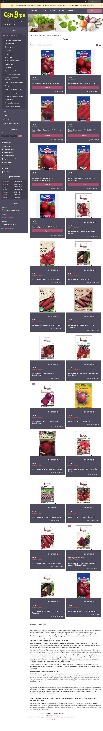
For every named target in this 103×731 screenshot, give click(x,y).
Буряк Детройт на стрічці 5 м (79, 421)
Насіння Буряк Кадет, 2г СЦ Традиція (45, 279)
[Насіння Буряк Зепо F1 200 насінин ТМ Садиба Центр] (47, 395)
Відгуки (5, 115)
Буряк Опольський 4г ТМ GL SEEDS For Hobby (82, 131)
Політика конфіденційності (67, 717)
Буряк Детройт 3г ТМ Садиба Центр (81, 517)
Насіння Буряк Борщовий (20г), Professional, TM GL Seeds (43, 179)
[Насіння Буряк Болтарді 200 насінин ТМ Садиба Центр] (83, 347)
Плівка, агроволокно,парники (14, 82)
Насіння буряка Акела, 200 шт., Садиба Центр (82, 470)
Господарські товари (11, 93)
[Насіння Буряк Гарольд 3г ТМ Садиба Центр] (83, 205)
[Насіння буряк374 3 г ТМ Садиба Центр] (47, 537)
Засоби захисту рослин (12, 61)
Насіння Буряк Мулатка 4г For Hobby (45, 83)
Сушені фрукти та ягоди (12, 106)
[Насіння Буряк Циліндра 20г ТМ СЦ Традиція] (83, 299)
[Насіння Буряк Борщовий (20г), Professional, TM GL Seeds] (47, 157)
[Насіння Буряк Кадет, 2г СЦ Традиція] (47, 253)
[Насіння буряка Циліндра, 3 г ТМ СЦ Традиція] (47, 585)
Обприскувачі (9, 99)
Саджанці (8, 50)
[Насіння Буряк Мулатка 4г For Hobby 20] (83, 585)
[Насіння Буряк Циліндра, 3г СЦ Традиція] (47, 299)
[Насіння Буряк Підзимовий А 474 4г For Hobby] (47, 108)
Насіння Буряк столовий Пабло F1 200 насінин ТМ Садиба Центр (82, 564)
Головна (34, 10)
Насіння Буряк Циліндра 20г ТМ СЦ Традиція (81, 326)
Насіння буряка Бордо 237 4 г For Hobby (46, 517)
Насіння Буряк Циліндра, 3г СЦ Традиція (46, 325)
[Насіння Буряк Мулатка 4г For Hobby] (47, 62)
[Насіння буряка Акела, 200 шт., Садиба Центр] (83, 443)
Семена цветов (9, 47)
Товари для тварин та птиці (13, 89)
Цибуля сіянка (9, 54)
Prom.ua (61, 713)
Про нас (61, 10)
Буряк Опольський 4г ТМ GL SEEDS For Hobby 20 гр (82, 179)
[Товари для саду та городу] (15, 14)
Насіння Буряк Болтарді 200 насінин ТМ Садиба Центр (83, 374)
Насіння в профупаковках (13, 40)
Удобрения (8, 57)
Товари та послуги (48, 10)
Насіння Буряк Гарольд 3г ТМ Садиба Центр (81, 232)
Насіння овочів (51, 35)
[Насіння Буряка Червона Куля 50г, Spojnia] (47, 443)
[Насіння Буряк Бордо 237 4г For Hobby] (83, 62)
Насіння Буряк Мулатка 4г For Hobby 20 (82, 611)
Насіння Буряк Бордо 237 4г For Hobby (82, 83)
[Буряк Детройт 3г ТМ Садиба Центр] (83, 491)
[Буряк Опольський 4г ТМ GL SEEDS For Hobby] (83, 108)
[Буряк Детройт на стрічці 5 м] (83, 395)
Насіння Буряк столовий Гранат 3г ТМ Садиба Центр (46, 374)
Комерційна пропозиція (11, 123)
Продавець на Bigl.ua (52, 715)
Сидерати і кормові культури (14, 96)
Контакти (71, 10)
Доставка (6, 119)
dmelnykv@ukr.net (9, 228)
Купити (47, 87)
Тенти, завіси (9, 86)
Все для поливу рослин (12, 74)
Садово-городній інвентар (13, 71)
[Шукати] (100, 10)
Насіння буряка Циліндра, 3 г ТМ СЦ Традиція (45, 612)
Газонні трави (9, 64)
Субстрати (8, 67)
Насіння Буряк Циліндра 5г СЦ (79, 279)
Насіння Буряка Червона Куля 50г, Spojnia (47, 469)
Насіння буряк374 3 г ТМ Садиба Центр (46, 563)
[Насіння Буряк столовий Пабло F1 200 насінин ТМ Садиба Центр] (83, 537)
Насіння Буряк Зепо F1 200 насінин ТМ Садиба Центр (46, 422)
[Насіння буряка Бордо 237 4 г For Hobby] (47, 491)
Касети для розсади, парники (11, 78)
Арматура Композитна (12, 103)
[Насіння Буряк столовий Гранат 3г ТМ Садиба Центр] (47, 347)
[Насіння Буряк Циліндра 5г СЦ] (83, 253)
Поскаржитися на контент (51, 717)
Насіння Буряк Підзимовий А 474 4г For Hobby (46, 131)
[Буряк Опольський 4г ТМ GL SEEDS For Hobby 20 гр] (83, 157)
